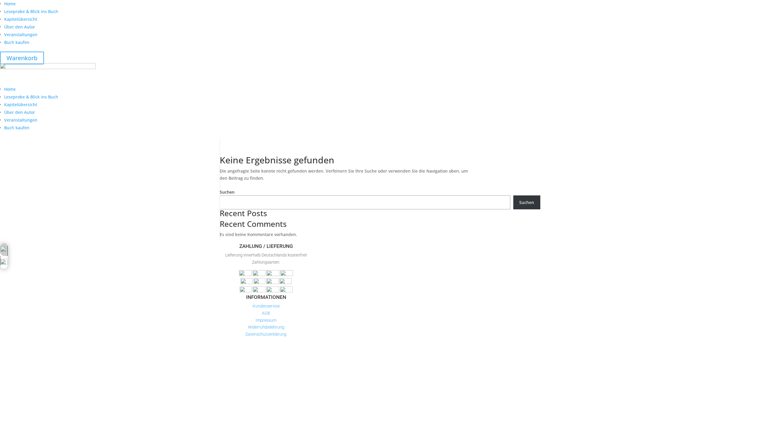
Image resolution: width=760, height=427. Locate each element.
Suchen (227, 192)
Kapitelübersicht (20, 19)
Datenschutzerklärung (266, 334)
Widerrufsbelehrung (266, 327)
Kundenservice (266, 306)
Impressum (266, 320)
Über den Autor (19, 27)
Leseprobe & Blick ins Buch (31, 11)
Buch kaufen (16, 42)
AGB (266, 313)
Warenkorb (22, 58)
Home (10, 4)
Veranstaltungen (20, 34)
